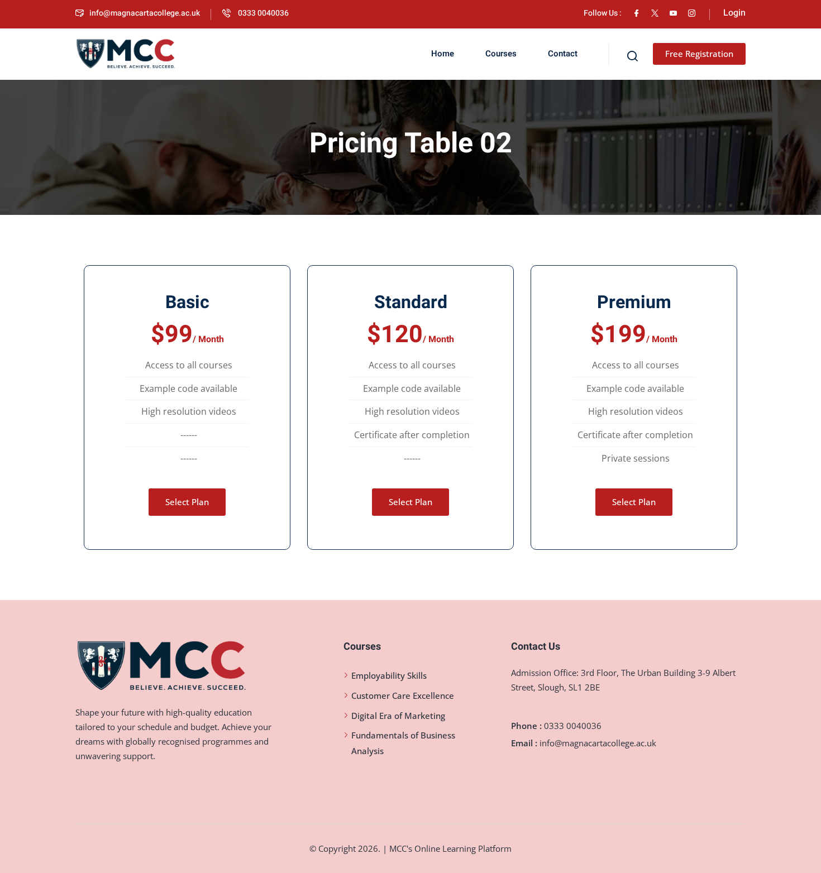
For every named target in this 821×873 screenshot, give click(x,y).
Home (442, 53)
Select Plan (187, 501)
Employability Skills (389, 675)
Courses (501, 53)
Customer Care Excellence (402, 695)
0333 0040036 (262, 13)
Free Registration (699, 53)
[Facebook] (636, 13)
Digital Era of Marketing (398, 715)
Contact (562, 53)
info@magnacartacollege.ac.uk (144, 13)
